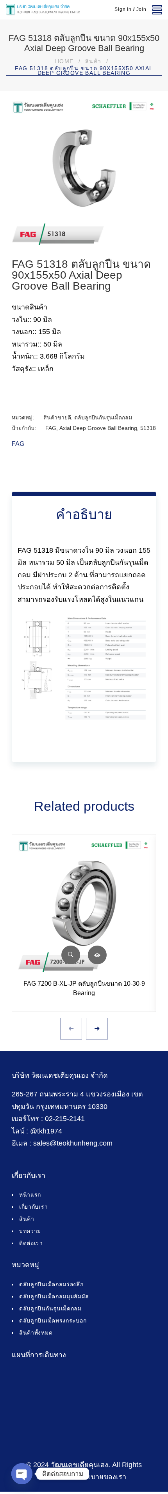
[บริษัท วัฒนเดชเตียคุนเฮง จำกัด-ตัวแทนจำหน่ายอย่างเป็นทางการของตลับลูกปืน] (43, 9)
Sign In (123, 9)
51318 (148, 428)
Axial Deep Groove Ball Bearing (98, 428)
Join (141, 9)
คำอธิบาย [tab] (84, 514)
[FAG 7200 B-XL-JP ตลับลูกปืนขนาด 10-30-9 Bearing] (84, 906)
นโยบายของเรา (102, 1477)
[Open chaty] (21, 1473)
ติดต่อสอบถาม (97, 955)
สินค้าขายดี (57, 417)
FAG (50, 428)
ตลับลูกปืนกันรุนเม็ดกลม (103, 417)
